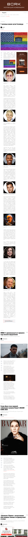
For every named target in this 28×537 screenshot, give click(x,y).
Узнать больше (7, 532)
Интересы (17, 14)
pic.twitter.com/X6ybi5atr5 (7, 320)
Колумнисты (5, 14)
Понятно (6, 534)
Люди (8, 14)
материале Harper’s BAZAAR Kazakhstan (9, 471)
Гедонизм (14, 14)
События (11, 14)
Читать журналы (7, 16)
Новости (2, 14)
